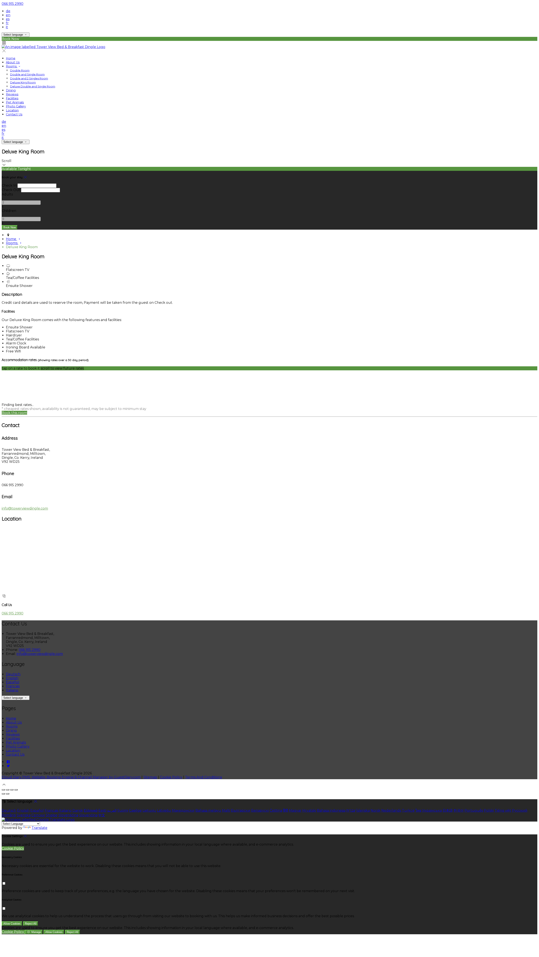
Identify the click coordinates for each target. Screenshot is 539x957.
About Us (13, 62)
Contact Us (14, 114)
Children (9, 211)
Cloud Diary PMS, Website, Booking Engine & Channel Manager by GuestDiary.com (71, 777)
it (7, 27)
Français (13, 686)
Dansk (77, 810)
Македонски (183, 810)
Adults (7, 194)
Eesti (102, 810)
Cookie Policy (171, 777)
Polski (489, 810)
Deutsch (13, 674)
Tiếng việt (503, 810)
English (12, 678)
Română (9, 815)
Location (12, 110)
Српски (38, 815)
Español (12, 682)
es (7, 19)
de (8, 11)
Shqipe (51, 815)
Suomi (122, 810)
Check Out (11, 190)
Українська (432, 810)
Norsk (375, 810)
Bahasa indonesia (331, 810)
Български (240, 810)
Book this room (14, 413)
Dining (11, 90)
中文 (101, 815)
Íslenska (363, 810)
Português (473, 810)
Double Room (19, 70)
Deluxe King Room (23, 82)
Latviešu (164, 810)
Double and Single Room (27, 74)
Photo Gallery (16, 106)
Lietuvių (149, 810)
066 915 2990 (12, 4)
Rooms (11, 66)
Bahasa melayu (208, 810)
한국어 (459, 810)
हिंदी (285, 810)
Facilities (12, 98)
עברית (350, 810)
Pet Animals (15, 102)
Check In (9, 185)
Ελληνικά (90, 810)
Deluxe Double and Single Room (32, 86)
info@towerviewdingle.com (25, 508)
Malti (226, 810)
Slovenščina (68, 815)
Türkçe (408, 810)
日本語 (448, 810)
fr (7, 23)
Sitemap (150, 777)
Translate (39, 828)
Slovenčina (88, 815)
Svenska (24, 815)
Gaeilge (135, 810)
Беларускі (260, 810)
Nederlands (391, 810)
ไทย (418, 810)
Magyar (295, 810)
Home (10, 58)
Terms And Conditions (203, 777)
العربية (111, 810)
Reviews (12, 94)
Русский (519, 810)
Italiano (12, 690)
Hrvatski (309, 810)
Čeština (276, 810)
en (8, 15)
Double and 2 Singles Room (29, 78)
